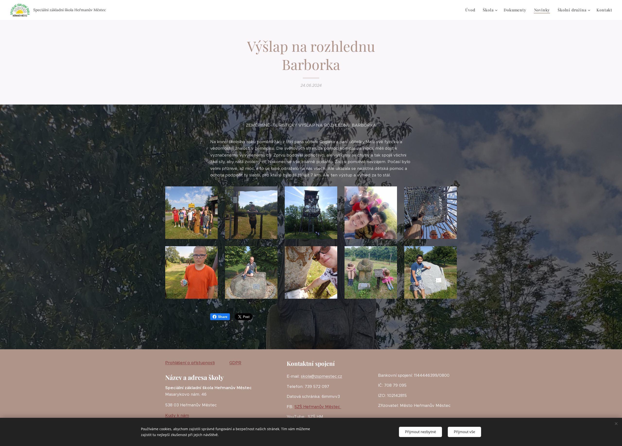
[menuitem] (471, 10)
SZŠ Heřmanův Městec (317, 406)
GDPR (235, 362)
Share (222, 317)
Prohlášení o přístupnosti (190, 362)
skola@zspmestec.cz (321, 376)
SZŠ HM (315, 416)
